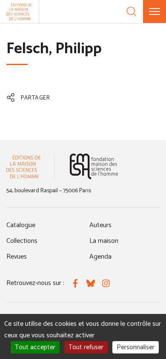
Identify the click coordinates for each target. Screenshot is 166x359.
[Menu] (154, 11)
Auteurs (100, 225)
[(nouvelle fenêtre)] (94, 167)
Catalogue (20, 225)
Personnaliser (136, 347)
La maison (103, 241)
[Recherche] (131, 11)
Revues (16, 256)
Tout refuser (86, 347)
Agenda (100, 256)
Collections (21, 241)
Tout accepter (35, 347)
